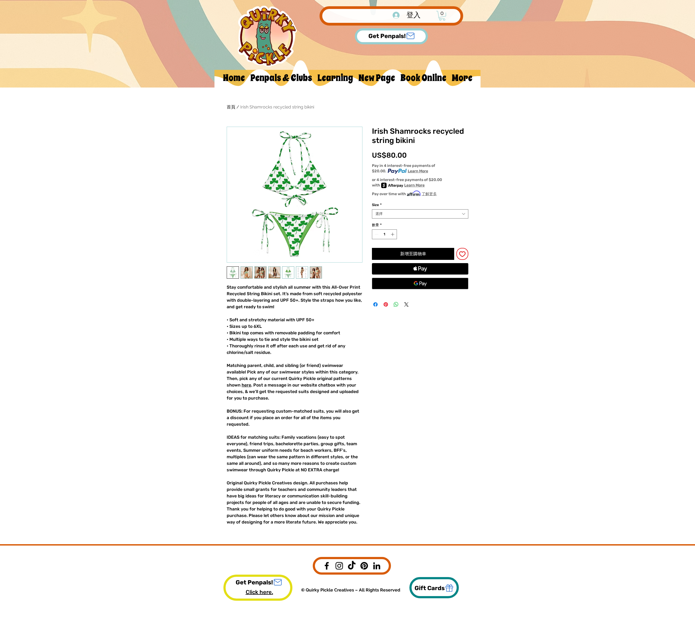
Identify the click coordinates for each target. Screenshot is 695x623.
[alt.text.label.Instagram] (339, 566)
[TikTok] (352, 566)
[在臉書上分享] (375, 304)
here (246, 385)
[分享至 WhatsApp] (396, 304)
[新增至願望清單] (462, 254)
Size (377, 205)
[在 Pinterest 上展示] (386, 304)
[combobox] (420, 214)
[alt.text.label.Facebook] (327, 566)
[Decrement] (376, 234)
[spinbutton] (384, 234)
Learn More (418, 171)
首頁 (231, 107)
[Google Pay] (420, 283)
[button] (442, 16)
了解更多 (429, 194)
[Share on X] (406, 304)
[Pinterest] (364, 566)
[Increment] (393, 234)
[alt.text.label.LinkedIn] (377, 566)
